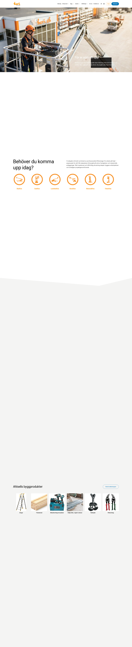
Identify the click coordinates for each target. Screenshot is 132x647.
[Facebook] (101, 3)
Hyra (108, 3)
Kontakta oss (96, 3)
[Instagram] (104, 3)
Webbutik (115, 3)
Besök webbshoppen (111, 486)
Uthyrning (59, 3)
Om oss (90, 3)
